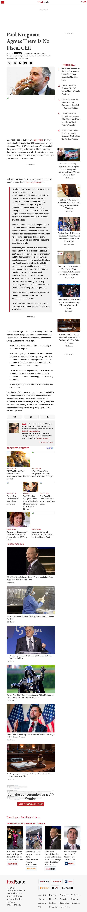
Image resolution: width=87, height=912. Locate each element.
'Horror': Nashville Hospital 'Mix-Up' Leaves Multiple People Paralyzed (30, 617)
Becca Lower (69, 244)
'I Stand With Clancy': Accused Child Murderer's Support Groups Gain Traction (69, 204)
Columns (53, 907)
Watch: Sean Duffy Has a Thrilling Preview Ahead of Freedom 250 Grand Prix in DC (69, 237)
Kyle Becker (11, 622)
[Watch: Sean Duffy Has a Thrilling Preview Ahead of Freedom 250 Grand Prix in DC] (69, 224)
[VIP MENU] (83, 2)
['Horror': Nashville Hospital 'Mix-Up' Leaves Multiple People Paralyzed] (31, 600)
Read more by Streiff (46, 442)
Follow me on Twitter (42, 438)
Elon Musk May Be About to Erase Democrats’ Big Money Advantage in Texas (69, 303)
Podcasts (64, 895)
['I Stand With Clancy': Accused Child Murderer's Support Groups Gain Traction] (69, 190)
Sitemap (74, 899)
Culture (52, 903)
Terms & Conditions (65, 903)
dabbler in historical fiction (30, 431)
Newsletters (76, 903)
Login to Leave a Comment (31, 804)
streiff (11, 53)
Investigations (54, 895)
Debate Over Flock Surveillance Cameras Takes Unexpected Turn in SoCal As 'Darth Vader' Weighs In (30, 696)
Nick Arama (11, 583)
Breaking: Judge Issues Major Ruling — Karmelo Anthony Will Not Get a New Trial (29, 775)
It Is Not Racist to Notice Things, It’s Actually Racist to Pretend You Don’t (15, 855)
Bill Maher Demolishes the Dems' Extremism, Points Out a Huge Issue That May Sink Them (30, 578)
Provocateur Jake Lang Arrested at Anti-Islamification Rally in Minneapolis (33, 858)
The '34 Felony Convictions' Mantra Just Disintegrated (70, 855)
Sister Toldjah (69, 278)
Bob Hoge (10, 700)
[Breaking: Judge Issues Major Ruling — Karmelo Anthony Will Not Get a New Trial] (31, 758)
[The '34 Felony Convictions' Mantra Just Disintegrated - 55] (72, 837)
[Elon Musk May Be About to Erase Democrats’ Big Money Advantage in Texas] (69, 290)
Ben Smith (69, 311)
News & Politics (54, 899)
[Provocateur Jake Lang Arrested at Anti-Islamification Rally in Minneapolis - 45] (34, 837)
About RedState (43, 895)
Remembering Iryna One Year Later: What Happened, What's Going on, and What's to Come (69, 270)
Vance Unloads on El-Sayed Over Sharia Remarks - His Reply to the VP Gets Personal (30, 735)
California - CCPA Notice (76, 895)
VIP (39, 907)
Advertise (64, 899)
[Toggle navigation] (2, 2)
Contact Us (43, 899)
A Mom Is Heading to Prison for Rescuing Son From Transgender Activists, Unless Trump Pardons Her (68, 169)
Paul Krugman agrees (35, 182)
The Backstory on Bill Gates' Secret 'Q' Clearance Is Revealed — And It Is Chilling (30, 657)
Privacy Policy (65, 907)
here (35, 140)
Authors (42, 903)
